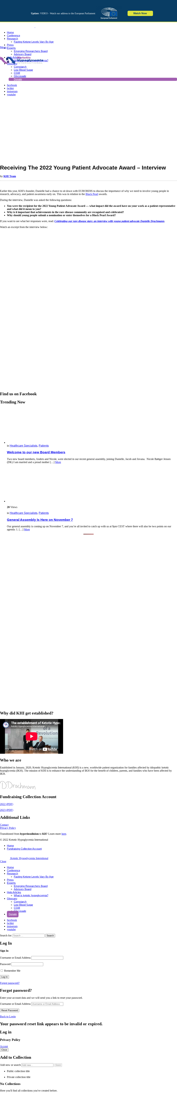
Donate (13, 914)
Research (12, 38)
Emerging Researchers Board (31, 51)
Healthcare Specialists (23, 445)
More (58, 462)
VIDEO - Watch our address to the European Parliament (63, 13)
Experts (11, 47)
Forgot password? (10, 983)
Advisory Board (22, 889)
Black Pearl (92, 194)
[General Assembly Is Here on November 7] (92, 485)
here (64, 833)
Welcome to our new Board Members (36, 452)
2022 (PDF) (6, 804)
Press (10, 44)
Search (50, 935)
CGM (17, 907)
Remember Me (11, 970)
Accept (4, 1046)
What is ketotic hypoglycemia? (31, 895)
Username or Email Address (15, 957)
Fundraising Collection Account (24, 848)
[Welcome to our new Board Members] (92, 426)
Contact (4, 824)
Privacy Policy (8, 827)
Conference (13, 35)
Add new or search (10, 1064)
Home (10, 32)
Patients (44, 445)
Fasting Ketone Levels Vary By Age (34, 41)
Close (3, 861)
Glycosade (20, 911)
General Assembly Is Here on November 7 (40, 520)
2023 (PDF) (6, 810)
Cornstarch (20, 901)
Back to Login (8, 1016)
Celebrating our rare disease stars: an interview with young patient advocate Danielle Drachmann (109, 221)
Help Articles (14, 892)
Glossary (12, 898)
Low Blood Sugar (23, 69)
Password (5, 964)
